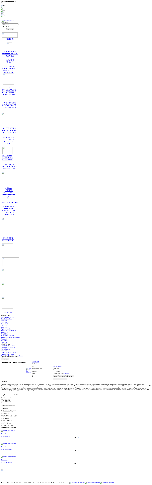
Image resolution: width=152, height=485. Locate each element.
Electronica (4, 320)
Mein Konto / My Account (8, 346)
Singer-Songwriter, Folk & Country (10, 337)
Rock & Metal (4, 334)
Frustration (35, 362)
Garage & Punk (5, 322)
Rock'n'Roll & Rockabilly (7, 335)
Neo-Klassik (4, 327)
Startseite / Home (7, 312)
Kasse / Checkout (5, 349)
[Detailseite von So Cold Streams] (8, 443)
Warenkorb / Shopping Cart (8, 347)
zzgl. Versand (66, 373)
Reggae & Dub (5, 332)
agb (122, 482)
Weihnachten (4, 341)
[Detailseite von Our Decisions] (28, 372)
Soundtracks (4, 339)
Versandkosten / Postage (7, 354)
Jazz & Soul (4, 325)
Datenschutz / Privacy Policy (8, 352)
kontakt (116, 482)
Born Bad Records (57, 366)
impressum (126, 482)
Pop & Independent (6, 329)
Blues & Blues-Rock (6, 319)
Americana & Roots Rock (7, 317)
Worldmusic (4, 342)
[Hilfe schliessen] (4, 359)
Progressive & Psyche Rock (8, 330)
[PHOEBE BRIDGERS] (8, 20)
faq (119, 482)
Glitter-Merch (4, 324)
